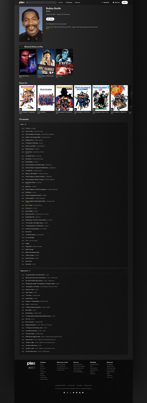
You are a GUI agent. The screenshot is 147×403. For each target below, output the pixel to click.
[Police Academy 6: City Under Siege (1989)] (64, 99)
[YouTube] (82, 392)
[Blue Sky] (73, 392)
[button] (50, 19)
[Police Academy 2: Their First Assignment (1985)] (82, 99)
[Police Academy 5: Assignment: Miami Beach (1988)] (27, 99)
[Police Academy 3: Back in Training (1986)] (100, 99)
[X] (70, 392)
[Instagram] (64, 392)
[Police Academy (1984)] (46, 99)
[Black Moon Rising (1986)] (27, 63)
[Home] (22, 2)
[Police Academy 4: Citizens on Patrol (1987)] (119, 99)
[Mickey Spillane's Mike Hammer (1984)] (46, 63)
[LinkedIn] (79, 392)
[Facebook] (76, 392)
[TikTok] (67, 392)
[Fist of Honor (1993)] (64, 63)
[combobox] (42, 2)
